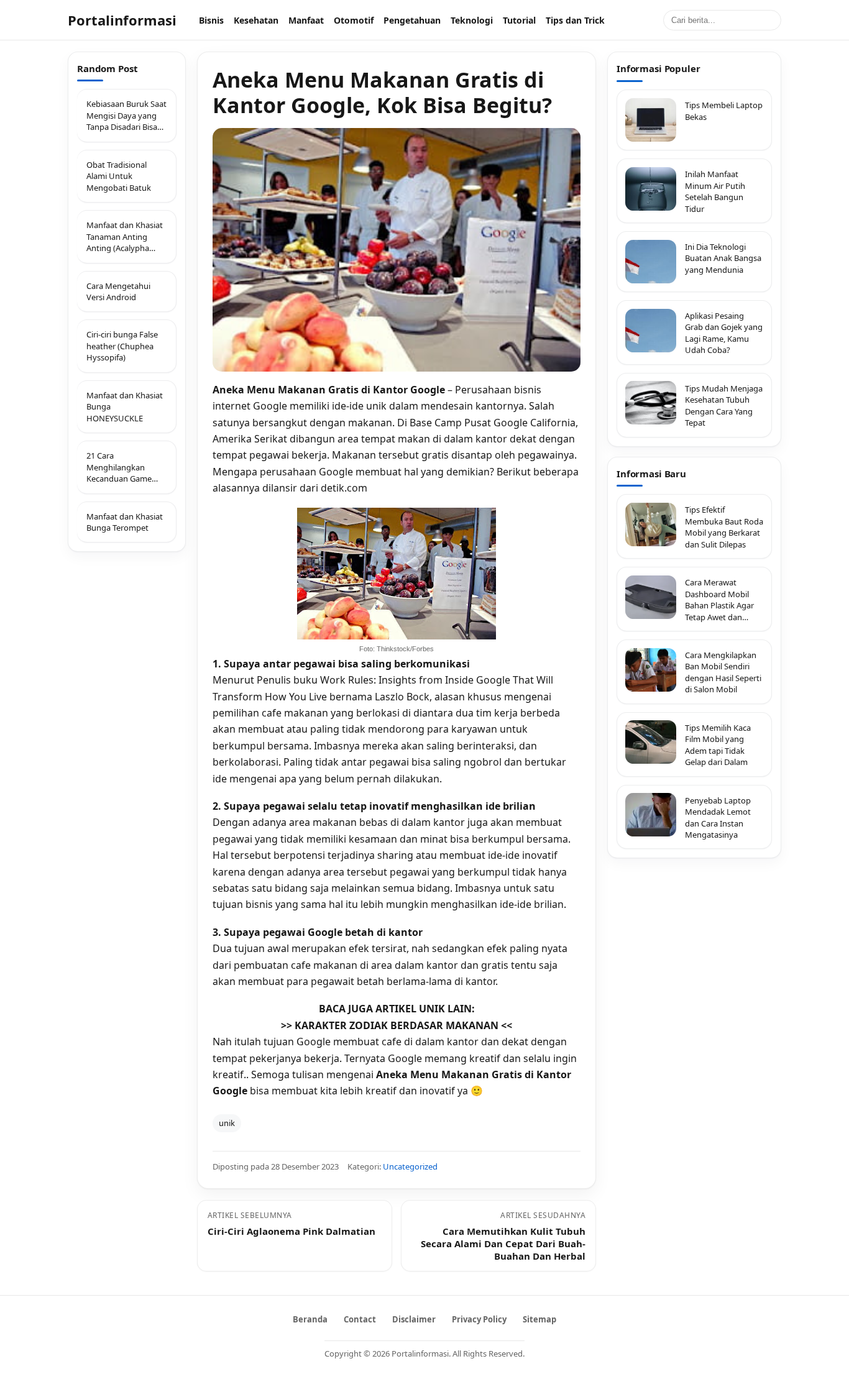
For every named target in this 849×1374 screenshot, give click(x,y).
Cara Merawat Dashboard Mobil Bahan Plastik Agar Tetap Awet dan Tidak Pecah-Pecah (719, 600)
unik (227, 1123)
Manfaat (306, 20)
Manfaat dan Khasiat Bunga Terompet (124, 522)
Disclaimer (414, 1319)
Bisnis (211, 20)
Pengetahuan (412, 20)
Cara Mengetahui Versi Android (118, 291)
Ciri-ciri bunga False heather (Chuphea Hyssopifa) (122, 346)
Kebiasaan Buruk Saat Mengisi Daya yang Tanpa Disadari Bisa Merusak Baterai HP (126, 116)
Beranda (310, 1319)
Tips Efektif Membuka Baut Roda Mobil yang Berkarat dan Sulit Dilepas (724, 526)
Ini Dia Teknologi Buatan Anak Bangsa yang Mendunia (723, 258)
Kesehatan (256, 20)
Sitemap (539, 1319)
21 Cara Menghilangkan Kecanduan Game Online (119, 467)
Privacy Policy (479, 1319)
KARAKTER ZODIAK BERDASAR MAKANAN (396, 1025)
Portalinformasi (122, 20)
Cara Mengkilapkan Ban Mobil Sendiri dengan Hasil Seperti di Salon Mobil (723, 672)
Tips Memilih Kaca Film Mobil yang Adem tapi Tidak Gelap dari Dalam (718, 744)
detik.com (344, 488)
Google (271, 406)
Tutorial (519, 20)
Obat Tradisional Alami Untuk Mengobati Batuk (118, 176)
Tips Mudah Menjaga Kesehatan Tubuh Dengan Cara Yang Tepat (724, 405)
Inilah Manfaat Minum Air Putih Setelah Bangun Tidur (715, 191)
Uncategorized (410, 1166)
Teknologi (472, 20)
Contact (360, 1319)
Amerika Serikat (250, 439)
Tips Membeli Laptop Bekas (724, 110)
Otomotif (354, 20)
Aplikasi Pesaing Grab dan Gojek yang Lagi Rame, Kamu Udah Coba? (724, 332)
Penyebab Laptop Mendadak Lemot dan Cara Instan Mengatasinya (718, 817)
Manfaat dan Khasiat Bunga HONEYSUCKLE (124, 407)
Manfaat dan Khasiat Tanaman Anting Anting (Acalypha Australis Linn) (124, 236)
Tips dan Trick (575, 20)
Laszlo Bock (402, 696)
